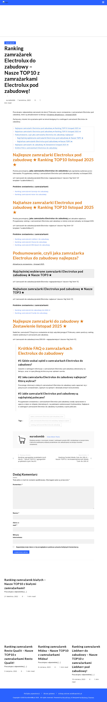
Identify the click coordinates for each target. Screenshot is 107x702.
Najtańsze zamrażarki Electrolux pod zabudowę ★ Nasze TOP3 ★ (45, 141)
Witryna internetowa (17, 536)
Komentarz (18, 484)
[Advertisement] (53, 20)
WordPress (66, 697)
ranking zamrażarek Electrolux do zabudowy (45, 425)
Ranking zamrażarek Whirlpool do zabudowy (32, 245)
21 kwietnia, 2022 (11, 596)
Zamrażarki (10, 43)
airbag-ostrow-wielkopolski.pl (70, 693)
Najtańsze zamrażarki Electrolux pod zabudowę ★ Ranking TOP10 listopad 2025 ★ (48, 131)
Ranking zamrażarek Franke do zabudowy (31, 313)
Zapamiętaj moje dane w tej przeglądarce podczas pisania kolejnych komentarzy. (47, 547)
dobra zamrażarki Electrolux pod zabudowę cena (47, 416)
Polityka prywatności (32, 693)
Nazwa (16, 513)
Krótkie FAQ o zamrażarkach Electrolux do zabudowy (36, 148)
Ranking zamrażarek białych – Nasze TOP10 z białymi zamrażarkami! (25, 584)
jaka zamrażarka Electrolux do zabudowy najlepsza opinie (50, 421)
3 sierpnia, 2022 (10, 671)
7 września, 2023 (24, 100)
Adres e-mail (16, 524)
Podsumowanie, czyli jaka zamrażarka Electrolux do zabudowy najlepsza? (44, 135)
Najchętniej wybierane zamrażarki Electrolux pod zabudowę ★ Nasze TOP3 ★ (50, 138)
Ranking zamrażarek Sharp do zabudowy (31, 242)
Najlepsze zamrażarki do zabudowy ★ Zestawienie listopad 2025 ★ (42, 145)
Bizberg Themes (88, 697)
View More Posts (53, 437)
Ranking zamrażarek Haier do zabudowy (30, 194)
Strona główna (49, 693)
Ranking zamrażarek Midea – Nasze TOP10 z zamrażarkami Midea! (53, 652)
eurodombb (11, 100)
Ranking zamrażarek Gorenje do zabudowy (31, 191)
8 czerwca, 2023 (44, 667)
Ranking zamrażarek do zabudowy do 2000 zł (32, 310)
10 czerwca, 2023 (79, 679)
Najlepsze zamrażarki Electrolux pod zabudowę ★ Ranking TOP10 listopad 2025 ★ (48, 128)
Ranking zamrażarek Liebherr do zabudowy (32, 239)
